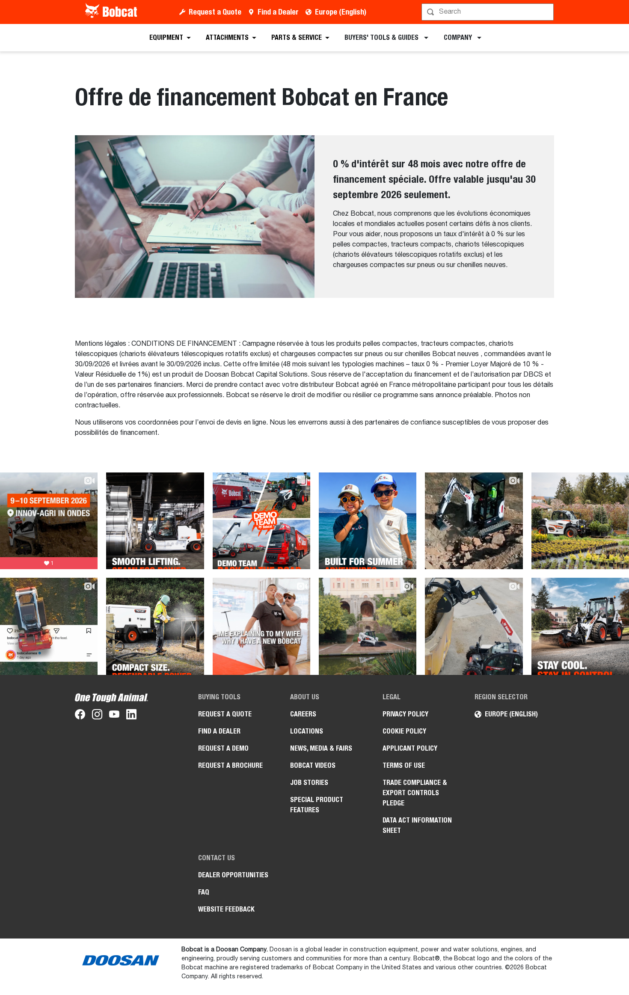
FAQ (203, 892)
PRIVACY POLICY (405, 714)
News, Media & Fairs (321, 748)
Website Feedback (226, 909)
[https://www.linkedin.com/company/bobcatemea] (131, 716)
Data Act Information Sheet (417, 825)
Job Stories (309, 782)
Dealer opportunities (233, 875)
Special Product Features (316, 805)
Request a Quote (215, 11)
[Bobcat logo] (111, 12)
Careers (303, 714)
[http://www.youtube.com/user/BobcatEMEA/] (114, 716)
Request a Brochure (230, 765)
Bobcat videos (312, 765)
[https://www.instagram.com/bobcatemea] (97, 716)
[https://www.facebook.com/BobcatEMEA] (80, 716)
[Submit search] (546, 12)
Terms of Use (404, 765)
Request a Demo (223, 748)
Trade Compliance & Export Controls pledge (415, 792)
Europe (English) (340, 11)
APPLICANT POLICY (410, 748)
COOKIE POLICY (404, 731)
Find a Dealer (278, 11)
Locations (306, 731)
